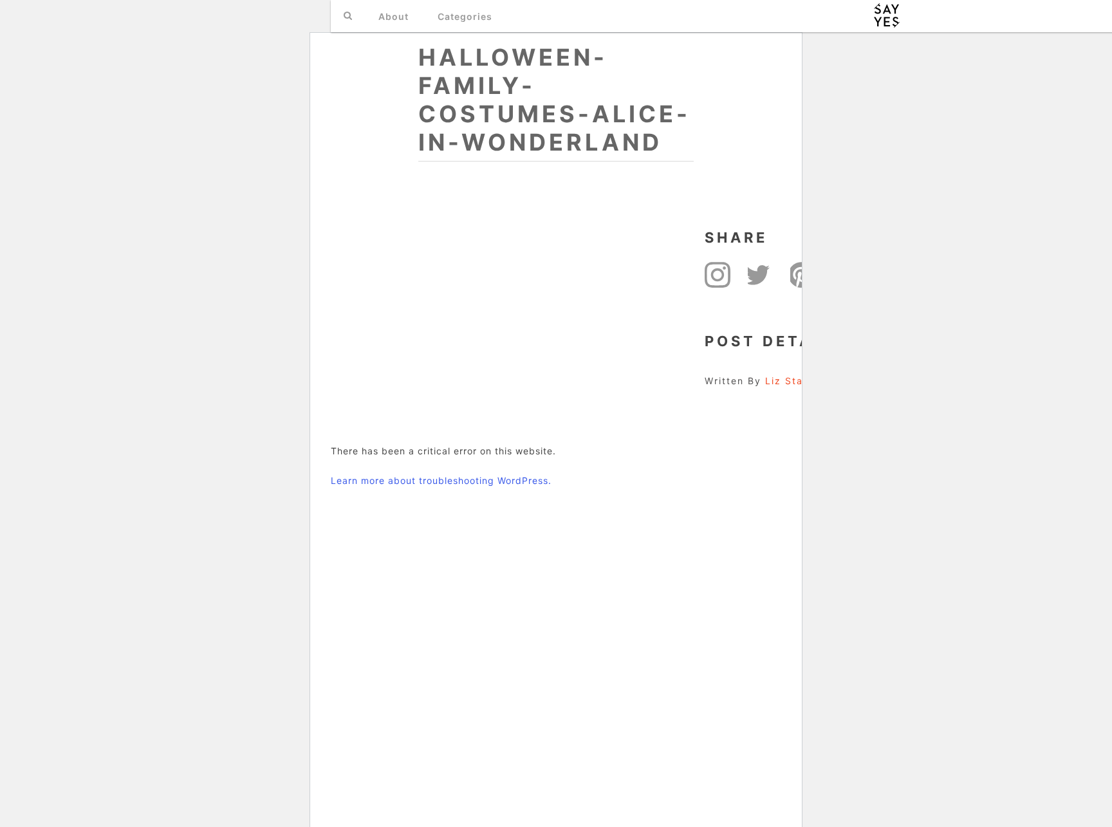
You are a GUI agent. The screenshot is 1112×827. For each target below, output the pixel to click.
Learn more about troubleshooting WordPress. (441, 480)
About (393, 16)
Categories (465, 16)
